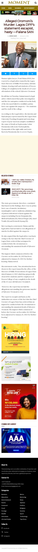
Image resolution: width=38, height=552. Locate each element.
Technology (23, 516)
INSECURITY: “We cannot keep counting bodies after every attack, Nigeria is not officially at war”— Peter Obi (23, 192)
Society (22, 511)
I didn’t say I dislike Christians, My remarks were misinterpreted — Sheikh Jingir (23, 182)
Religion (22, 508)
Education (4, 497)
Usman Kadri (13, 36)
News (10, 8)
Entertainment (29, 8)
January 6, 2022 (24, 36)
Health (3, 514)
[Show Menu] (2, 3)
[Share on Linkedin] (32, 73)
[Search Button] (36, 3)
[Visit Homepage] (19, 3)
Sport (22, 514)
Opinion (22, 503)
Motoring (23, 497)
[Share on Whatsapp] (23, 73)
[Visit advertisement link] (19, 13)
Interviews (4, 516)
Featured (4, 505)
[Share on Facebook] (5, 73)
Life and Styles (6, 519)
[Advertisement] (19, 154)
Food (3, 508)
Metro (22, 494)
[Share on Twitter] (14, 73)
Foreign (4, 511)
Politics (22, 505)
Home (3, 8)
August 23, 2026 (15, 185)
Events (3, 503)
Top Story (23, 519)
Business (18, 8)
